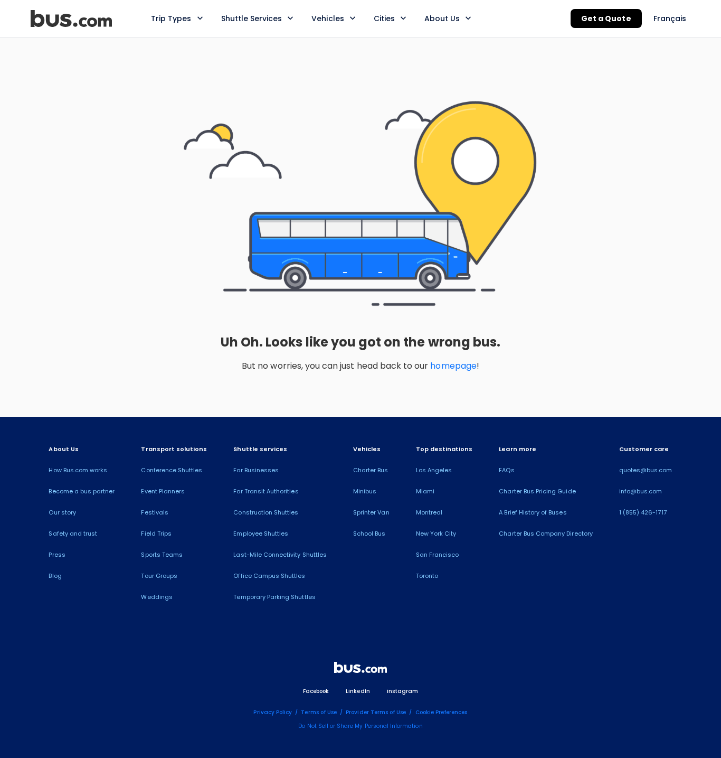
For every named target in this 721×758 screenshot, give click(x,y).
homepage (453, 366)
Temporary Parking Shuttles (274, 597)
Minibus (364, 491)
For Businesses (256, 470)
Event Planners (163, 491)
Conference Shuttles (171, 470)
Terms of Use (319, 712)
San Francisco (437, 554)
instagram (402, 691)
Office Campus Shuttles (269, 576)
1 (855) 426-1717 (643, 512)
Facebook (316, 691)
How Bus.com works (78, 470)
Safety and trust (73, 533)
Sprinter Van (371, 512)
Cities (384, 18)
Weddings (156, 597)
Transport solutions (174, 449)
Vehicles (327, 18)
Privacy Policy (272, 712)
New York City (436, 533)
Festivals (154, 512)
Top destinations (444, 449)
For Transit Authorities (265, 491)
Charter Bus (370, 470)
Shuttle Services (251, 18)
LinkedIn (357, 691)
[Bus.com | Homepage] (360, 669)
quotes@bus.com (645, 470)
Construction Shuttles (265, 512)
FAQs (506, 470)
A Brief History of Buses (532, 512)
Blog (55, 576)
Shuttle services (260, 449)
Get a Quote (606, 18)
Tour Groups (159, 576)
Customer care (644, 449)
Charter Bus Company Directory (545, 533)
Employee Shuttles (260, 533)
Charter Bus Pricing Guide (537, 491)
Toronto (427, 576)
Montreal (429, 512)
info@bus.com (640, 491)
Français (669, 18)
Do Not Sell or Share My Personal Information (360, 726)
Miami (425, 491)
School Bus (369, 533)
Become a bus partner (82, 491)
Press (57, 554)
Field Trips (156, 533)
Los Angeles (434, 470)
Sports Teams (162, 554)
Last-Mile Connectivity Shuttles (280, 554)
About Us (442, 18)
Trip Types (171, 18)
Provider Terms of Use (376, 712)
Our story (62, 512)
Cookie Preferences (441, 712)
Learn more (517, 449)
